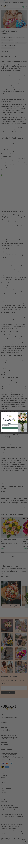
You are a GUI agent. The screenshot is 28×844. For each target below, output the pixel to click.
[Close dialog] (26, 413)
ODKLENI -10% (9, 428)
